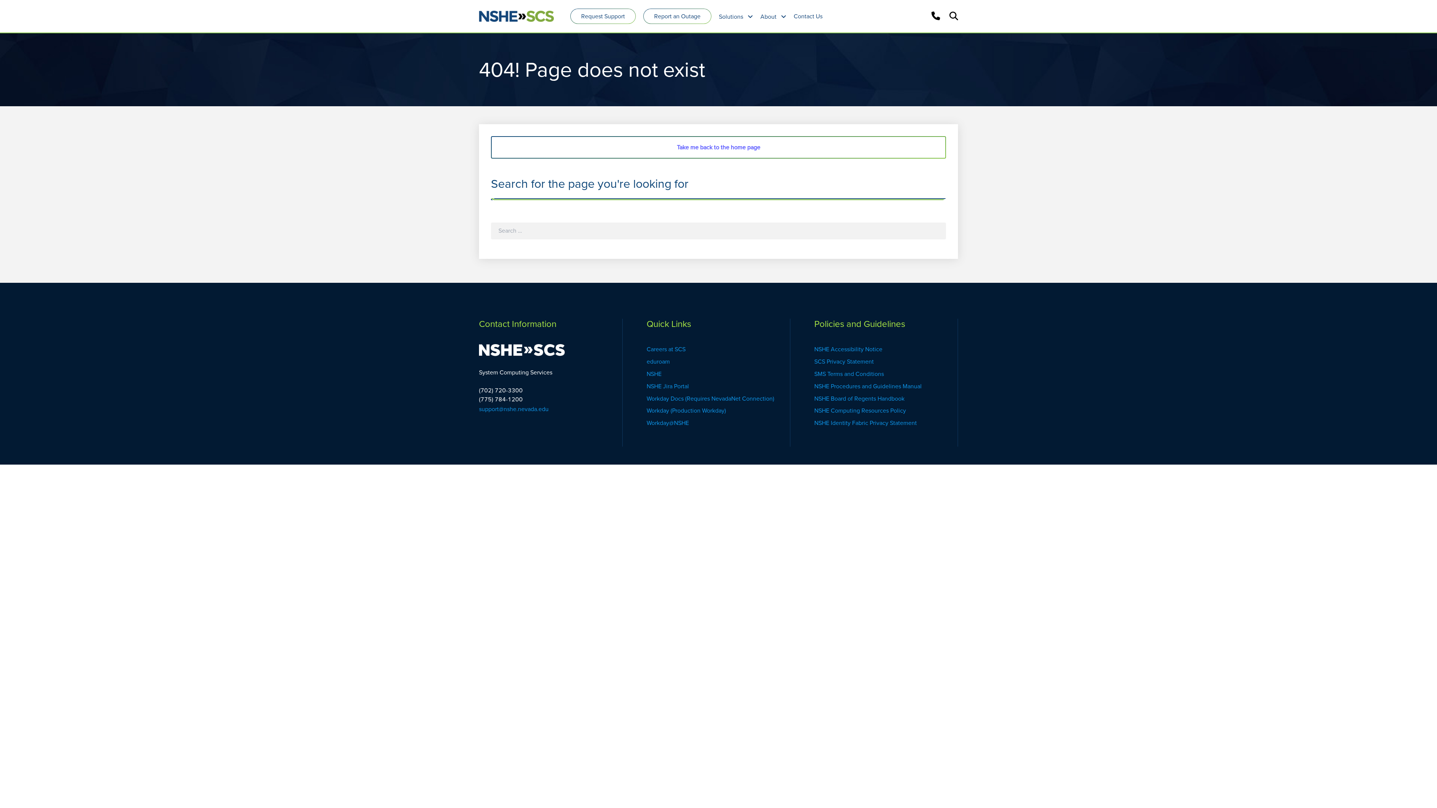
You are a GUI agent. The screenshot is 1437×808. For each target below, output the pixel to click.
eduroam (658, 361)
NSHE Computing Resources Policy (860, 410)
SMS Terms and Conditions (849, 374)
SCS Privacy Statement (844, 361)
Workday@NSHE (668, 423)
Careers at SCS (666, 349)
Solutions (731, 16)
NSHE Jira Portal (668, 386)
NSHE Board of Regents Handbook (859, 398)
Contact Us (808, 16)
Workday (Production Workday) (687, 410)
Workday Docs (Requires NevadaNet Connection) (710, 398)
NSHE (655, 374)
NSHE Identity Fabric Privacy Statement (865, 423)
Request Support (603, 16)
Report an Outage (677, 16)
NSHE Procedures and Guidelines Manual (868, 386)
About (768, 16)
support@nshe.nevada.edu (514, 409)
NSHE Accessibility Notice (848, 349)
